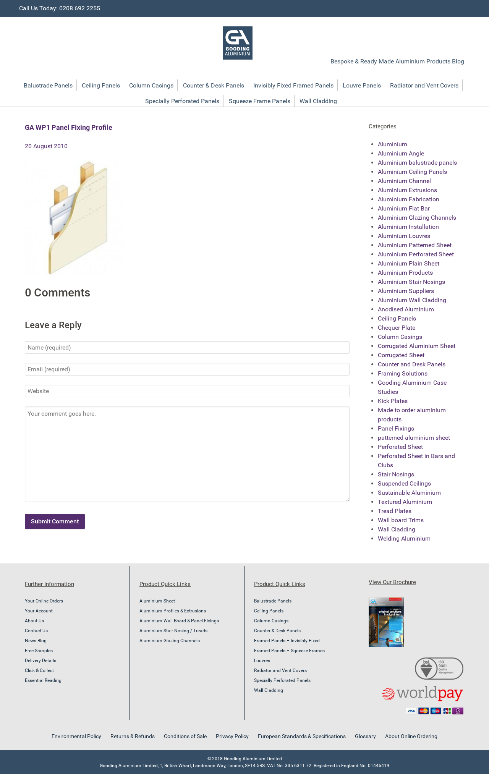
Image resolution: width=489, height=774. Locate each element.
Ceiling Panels (397, 318)
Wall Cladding (396, 529)
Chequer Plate (396, 327)
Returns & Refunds (132, 736)
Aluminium (392, 144)
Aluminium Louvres (404, 236)
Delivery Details (40, 660)
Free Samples (39, 650)
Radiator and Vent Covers (280, 670)
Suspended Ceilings (404, 483)
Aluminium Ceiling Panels (412, 171)
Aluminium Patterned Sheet (415, 245)
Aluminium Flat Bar (404, 208)
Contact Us (36, 630)
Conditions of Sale (185, 736)
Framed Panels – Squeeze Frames (289, 650)
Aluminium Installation (408, 226)
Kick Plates (393, 401)
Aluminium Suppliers (406, 291)
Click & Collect (39, 670)
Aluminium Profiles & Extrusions (172, 611)
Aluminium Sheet (157, 601)
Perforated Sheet (400, 446)
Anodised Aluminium (406, 309)
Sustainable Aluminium (409, 492)
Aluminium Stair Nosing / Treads (173, 630)
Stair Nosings (396, 474)
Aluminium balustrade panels (417, 162)
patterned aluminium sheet (414, 437)
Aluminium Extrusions (407, 190)
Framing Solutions (402, 373)
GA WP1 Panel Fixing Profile (68, 127)
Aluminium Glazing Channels (417, 217)
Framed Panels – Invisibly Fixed (287, 640)
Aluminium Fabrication (408, 199)
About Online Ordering (411, 736)
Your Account (39, 611)
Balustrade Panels (272, 601)
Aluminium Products (405, 272)
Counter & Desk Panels (277, 630)
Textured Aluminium (405, 501)
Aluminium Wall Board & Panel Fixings (179, 620)
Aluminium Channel (404, 181)
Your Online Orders (44, 601)
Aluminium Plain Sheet (408, 263)
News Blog (36, 640)
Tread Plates (394, 511)
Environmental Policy (76, 736)
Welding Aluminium (404, 538)
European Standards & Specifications (302, 736)
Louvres (262, 660)
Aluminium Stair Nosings (411, 281)
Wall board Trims (401, 520)
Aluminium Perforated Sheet (416, 254)
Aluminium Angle (401, 153)
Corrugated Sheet (401, 355)
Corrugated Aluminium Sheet (416, 346)
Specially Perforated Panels (282, 680)
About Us (34, 620)
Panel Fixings (396, 428)
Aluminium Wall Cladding (412, 300)
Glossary (365, 736)
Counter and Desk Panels (411, 364)
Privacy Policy (232, 736)
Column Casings (400, 336)
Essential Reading (43, 680)
